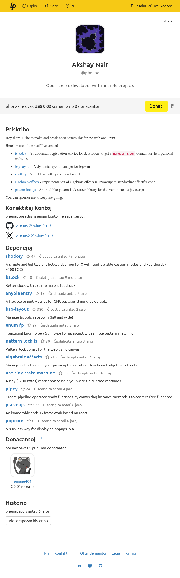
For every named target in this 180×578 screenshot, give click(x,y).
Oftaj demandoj (93, 553)
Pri (46, 553)
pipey (12, 388)
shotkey (20, 174)
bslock (12, 277)
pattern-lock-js (25, 189)
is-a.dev (20, 153)
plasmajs (15, 404)
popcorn (15, 420)
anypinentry (19, 293)
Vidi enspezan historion (28, 520)
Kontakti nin (64, 553)
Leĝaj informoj (124, 553)
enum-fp (15, 325)
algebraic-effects (27, 181)
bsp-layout (22, 166)
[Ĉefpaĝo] (13, 6)
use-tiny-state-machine (30, 372)
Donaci (156, 106)
